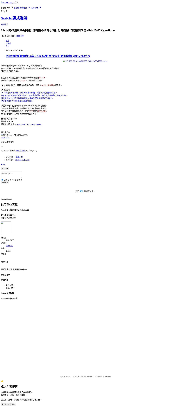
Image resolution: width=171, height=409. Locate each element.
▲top (3, 164)
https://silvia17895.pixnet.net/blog (29, 124)
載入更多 (5, 168)
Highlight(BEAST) (22, 160)
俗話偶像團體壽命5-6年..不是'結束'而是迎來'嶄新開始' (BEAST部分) (48, 56)
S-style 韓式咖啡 (14, 18)
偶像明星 (20, 36)
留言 (24, 151)
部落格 (8, 43)
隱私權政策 (98, 376)
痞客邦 (19, 151)
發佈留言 (5, 183)
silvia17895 (5, 137)
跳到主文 (4, 24)
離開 (13, 404)
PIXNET (68, 376)
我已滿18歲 (6, 404)
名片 (7, 46)
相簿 (7, 41)
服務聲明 (108, 376)
